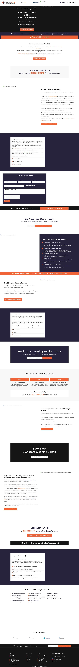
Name (5, 180)
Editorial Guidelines (42, 664)
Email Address (20, 180)
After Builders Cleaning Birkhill (18, 600)
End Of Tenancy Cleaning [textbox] (29, 185)
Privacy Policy (41, 659)
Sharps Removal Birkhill (34, 602)
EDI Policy (40, 660)
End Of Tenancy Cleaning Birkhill (18, 593)
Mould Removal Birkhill (33, 595)
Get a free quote (35, 358)
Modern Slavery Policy (42, 655)
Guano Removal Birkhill (51, 595)
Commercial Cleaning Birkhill (35, 593)
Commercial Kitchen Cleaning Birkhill (54, 598)
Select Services (27, 184)
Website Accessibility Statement (44, 661)
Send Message (6, 200)
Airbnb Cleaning (13, 659)
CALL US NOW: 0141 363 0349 (39, 535)
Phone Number (34, 180)
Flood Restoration (13, 664)
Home (28, 655)
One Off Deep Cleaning (14, 661)
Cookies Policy (41, 658)
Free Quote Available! (39, 457)
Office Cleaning (13, 658)
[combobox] (30, 185)
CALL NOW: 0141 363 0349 (54, 208)
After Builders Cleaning (14, 660)
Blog (27, 660)
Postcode (5, 184)
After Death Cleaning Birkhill (35, 598)
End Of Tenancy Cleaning (15, 655)
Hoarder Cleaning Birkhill (34, 600)
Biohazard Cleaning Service (49, 123)
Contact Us (29, 659)
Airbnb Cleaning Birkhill (16, 598)
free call (47, 358)
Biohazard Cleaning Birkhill (52, 593)
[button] (22, 3)
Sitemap (28, 661)
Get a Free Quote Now (27, 29)
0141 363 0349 (73, 2)
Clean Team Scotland (39, 58)
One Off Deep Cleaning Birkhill (18, 602)
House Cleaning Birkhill (16, 595)
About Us (28, 658)
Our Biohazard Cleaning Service (13, 299)
